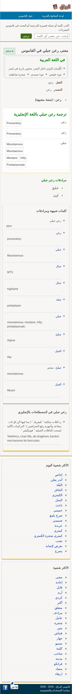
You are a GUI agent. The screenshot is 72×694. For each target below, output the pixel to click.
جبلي (58, 249)
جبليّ (58, 334)
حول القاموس (26, 15)
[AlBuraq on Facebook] (5, 689)
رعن (58, 232)
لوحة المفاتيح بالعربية (53, 15)
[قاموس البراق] (62, 7)
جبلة (58, 299)
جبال (58, 266)
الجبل (58, 351)
